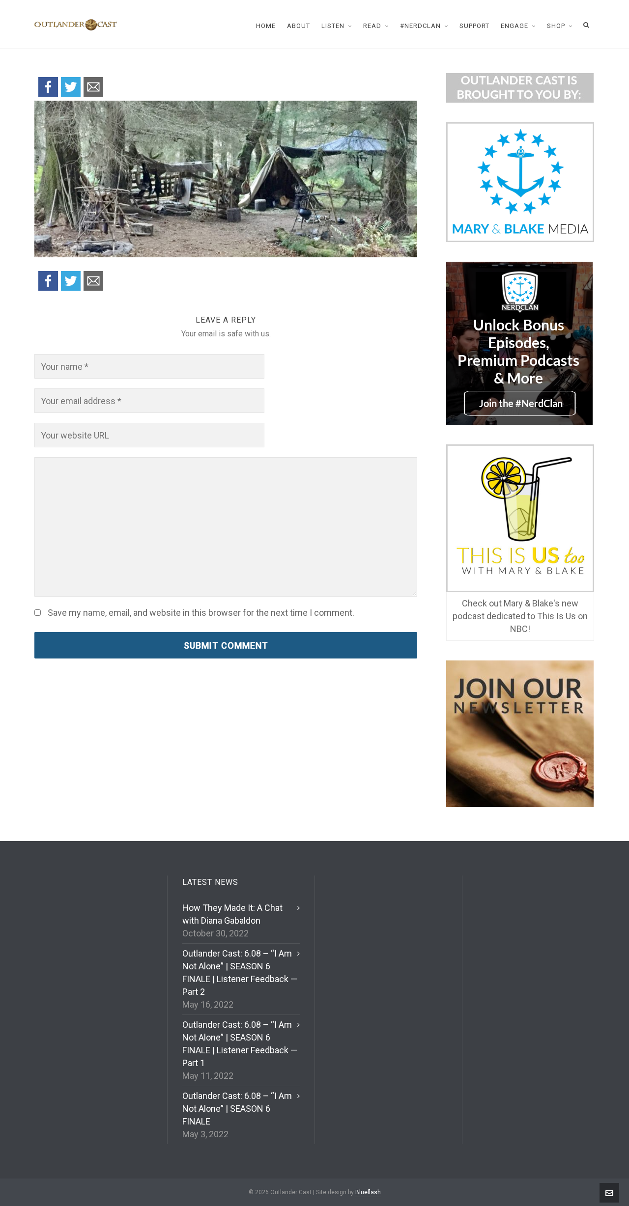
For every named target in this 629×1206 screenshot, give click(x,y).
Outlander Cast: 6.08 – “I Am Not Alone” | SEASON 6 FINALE (237, 1108)
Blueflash (368, 1192)
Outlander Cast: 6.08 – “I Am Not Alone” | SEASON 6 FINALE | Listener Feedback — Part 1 (239, 1043)
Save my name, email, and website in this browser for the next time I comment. (201, 612)
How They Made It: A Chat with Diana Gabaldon (232, 914)
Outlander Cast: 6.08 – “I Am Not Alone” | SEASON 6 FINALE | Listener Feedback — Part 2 (239, 972)
